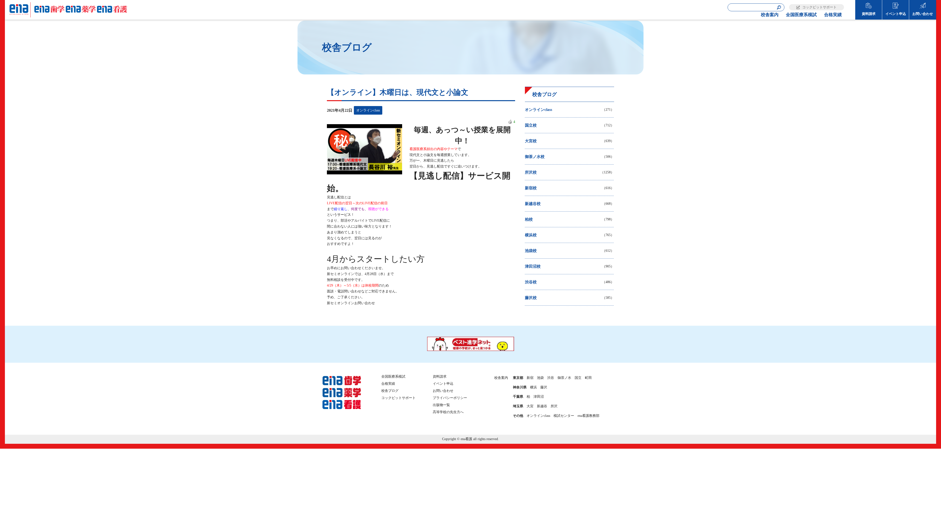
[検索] (779, 7)
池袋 (540, 378)
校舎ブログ (389, 391)
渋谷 (550, 378)
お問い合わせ (922, 14)
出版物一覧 (441, 405)
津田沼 (538, 396)
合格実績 (833, 14)
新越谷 (542, 406)
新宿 (530, 378)
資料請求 (869, 14)
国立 (578, 378)
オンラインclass (538, 416)
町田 (588, 378)
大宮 (530, 406)
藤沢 (543, 387)
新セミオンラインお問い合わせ (351, 303)
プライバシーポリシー (450, 398)
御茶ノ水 (564, 378)
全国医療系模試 (801, 14)
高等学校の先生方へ (448, 412)
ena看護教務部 (588, 416)
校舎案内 (770, 14)
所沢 (554, 406)
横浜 (533, 387)
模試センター (564, 416)
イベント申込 (895, 14)
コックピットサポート (819, 7)
